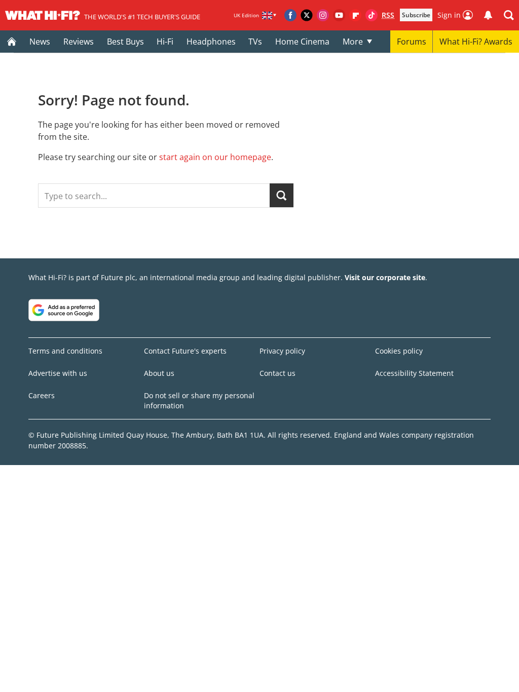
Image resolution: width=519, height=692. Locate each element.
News (39, 41)
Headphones (211, 41)
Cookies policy (399, 351)
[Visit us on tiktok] (371, 15)
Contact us (277, 373)
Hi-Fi (165, 41)
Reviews (78, 41)
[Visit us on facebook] (290, 15)
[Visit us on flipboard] (355, 15)
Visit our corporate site (385, 277)
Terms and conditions (65, 351)
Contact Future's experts (185, 351)
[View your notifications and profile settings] (488, 15)
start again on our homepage (215, 157)
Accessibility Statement (414, 373)
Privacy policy (282, 351)
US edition (227, 677)
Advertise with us (57, 373)
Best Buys (125, 41)
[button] (509, 15)
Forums (411, 41)
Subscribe (416, 15)
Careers (41, 395)
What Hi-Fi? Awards (475, 41)
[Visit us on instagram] (323, 15)
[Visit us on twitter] (307, 15)
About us (159, 373)
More (353, 41)
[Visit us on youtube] (339, 15)
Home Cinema (302, 41)
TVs (255, 41)
